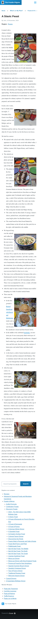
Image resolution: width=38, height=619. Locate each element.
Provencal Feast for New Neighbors (20, 563)
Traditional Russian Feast (16, 573)
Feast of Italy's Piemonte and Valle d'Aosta (22, 541)
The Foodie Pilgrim (12, 2)
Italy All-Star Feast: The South (18, 553)
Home (3, 10)
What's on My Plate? (16, 10)
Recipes (6, 494)
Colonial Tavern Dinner (15, 536)
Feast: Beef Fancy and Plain (17, 544)
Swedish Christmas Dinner (17, 568)
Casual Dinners (11, 578)
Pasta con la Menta (10, 598)
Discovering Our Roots (15, 539)
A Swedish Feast (13, 531)
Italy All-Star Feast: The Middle (18, 548)
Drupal (11, 613)
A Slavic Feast (13, 517)
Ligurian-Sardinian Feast (16, 556)
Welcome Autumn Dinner (16, 575)
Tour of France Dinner (15, 571)
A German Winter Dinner (16, 529)
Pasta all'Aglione (9, 593)
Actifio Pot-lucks (11, 504)
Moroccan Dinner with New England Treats (22, 561)
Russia (10, 24)
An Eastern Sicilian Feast (16, 534)
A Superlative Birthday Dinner (15, 581)
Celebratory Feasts (12, 506)
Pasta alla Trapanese (11, 588)
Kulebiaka (27, 332)
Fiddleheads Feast (14, 546)
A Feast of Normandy (15, 524)
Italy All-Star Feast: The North (17, 551)
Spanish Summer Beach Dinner (18, 566)
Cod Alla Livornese (10, 591)
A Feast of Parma (14, 526)
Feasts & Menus (33, 10)
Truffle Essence (9, 596)
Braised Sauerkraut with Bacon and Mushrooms (9, 312)
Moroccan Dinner (14, 558)
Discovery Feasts (11, 509)
